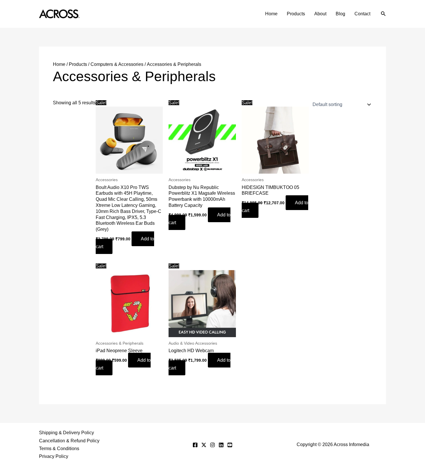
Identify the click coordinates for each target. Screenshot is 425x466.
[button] (383, 14)
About (320, 13)
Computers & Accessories (116, 64)
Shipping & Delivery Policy (66, 432)
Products (296, 13)
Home (271, 13)
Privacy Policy (53, 456)
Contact (362, 13)
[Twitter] (203, 445)
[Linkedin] (221, 445)
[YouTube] (229, 445)
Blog (340, 13)
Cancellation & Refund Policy (69, 440)
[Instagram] (212, 445)
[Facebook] (195, 445)
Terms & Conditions (59, 448)
